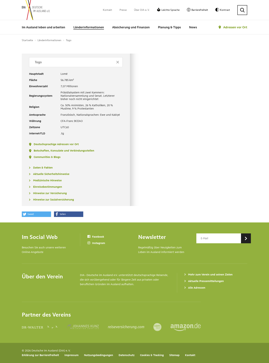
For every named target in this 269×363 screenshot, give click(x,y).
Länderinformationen (88, 27)
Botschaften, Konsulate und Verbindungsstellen (64, 150)
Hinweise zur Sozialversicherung (53, 199)
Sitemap (174, 355)
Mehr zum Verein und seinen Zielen (210, 274)
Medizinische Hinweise (47, 180)
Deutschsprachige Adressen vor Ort (56, 144)
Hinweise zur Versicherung (50, 193)
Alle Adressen (196, 287)
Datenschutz (126, 355)
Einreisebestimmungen (47, 186)
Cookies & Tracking (152, 355)
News (193, 27)
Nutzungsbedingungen (98, 355)
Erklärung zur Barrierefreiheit (40, 355)
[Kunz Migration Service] (87, 327)
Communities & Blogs (47, 157)
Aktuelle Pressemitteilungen (206, 281)
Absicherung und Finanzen (131, 27)
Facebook (97, 236)
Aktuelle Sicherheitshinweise (51, 174)
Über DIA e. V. (142, 10)
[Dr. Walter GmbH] (44, 327)
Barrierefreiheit (199, 10)
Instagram (98, 243)
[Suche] (242, 10)
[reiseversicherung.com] (130, 327)
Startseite (27, 40)
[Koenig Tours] (162, 327)
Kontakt (107, 10)
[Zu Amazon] (186, 327)
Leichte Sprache (170, 10)
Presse (123, 10)
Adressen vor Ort (235, 27)
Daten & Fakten (43, 167)
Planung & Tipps (169, 27)
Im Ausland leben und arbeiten (43, 27)
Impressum (71, 355)
